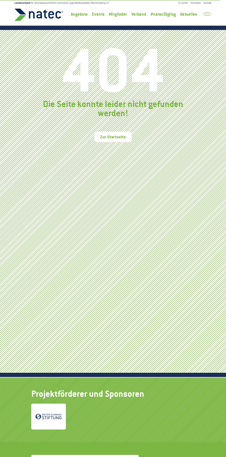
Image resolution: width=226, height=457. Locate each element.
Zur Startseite (113, 136)
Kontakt (208, 2)
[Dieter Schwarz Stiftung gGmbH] (48, 417)
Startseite (196, 2)
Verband (138, 15)
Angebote (79, 15)
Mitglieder (118, 15)
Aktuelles (188, 15)
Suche (184, 2)
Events (98, 15)
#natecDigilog (163, 15)
